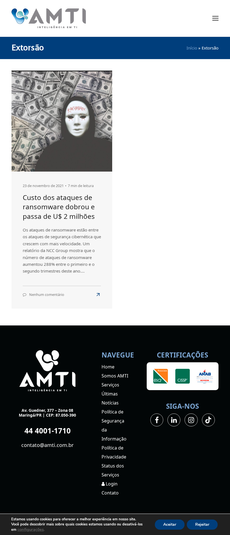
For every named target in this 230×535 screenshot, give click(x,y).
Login (111, 484)
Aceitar (169, 524)
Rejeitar (202, 524)
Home (108, 367)
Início (192, 48)
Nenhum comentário (46, 294)
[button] (215, 18)
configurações (30, 529)
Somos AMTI (115, 376)
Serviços (110, 385)
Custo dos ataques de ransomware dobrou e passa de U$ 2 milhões (59, 207)
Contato (110, 493)
